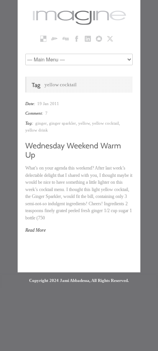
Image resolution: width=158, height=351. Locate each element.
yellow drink (36, 130)
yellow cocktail (105, 123)
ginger (41, 123)
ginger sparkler (62, 123)
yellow (84, 123)
